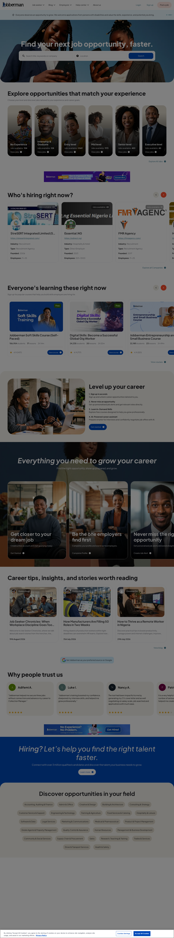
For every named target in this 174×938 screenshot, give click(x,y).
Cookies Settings (123, 933)
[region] (87, 934)
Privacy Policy (41, 935)
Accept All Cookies (142, 933)
